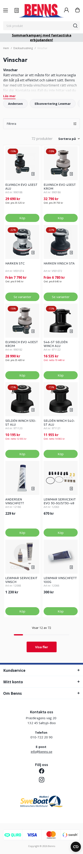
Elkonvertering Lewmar (53, 104)
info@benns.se (41, 751)
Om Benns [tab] (12, 693)
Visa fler (41, 647)
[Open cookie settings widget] (76, 847)
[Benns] (41, 10)
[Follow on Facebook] (41, 771)
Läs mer (9, 96)
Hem (6, 48)
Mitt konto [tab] (13, 681)
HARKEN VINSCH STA (59, 263)
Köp (22, 218)
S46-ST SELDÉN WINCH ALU (55, 344)
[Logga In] (66, 10)
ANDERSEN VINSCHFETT (14, 501)
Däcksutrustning (23, 48)
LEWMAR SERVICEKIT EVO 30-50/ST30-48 (60, 501)
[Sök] (75, 25)
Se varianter (22, 297)
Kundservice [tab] (14, 670)
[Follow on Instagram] (41, 779)
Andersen (15, 104)
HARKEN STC (15, 263)
